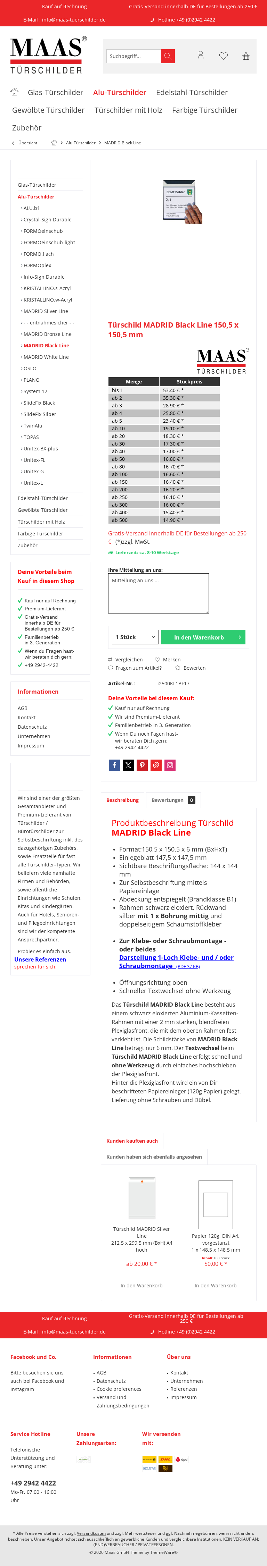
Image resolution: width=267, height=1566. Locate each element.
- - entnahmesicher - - (48, 322)
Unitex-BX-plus (40, 448)
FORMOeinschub (42, 231)
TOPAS (30, 437)
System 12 (34, 391)
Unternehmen (34, 736)
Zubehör (28, 545)
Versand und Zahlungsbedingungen (123, 1401)
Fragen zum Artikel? (138, 668)
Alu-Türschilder (36, 196)
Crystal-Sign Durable (47, 219)
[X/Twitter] (128, 765)
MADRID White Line (45, 357)
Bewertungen (172, 800)
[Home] (14, 92)
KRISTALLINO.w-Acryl (47, 299)
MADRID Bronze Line (47, 334)
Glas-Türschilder (37, 184)
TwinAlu (32, 425)
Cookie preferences (119, 1389)
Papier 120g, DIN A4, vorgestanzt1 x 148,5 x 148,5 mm (216, 1243)
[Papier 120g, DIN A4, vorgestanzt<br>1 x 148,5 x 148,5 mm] (216, 1204)
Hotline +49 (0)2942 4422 (186, 19)
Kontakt (26, 717)
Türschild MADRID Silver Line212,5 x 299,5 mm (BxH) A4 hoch (141, 1239)
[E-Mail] (156, 765)
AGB (22, 708)
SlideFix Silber (39, 414)
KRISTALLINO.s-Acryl (46, 288)
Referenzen (183, 1389)
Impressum (31, 745)
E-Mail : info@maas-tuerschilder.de (64, 19)
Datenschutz (32, 726)
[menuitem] (246, 56)
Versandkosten (91, 1533)
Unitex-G (33, 471)
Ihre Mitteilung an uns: (135, 570)
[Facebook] (114, 765)
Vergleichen (128, 659)
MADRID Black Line (45, 345)
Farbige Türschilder (40, 533)
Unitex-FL (33, 460)
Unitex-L (32, 483)
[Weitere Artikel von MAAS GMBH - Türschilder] (223, 361)
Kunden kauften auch (132, 1140)
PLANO (31, 379)
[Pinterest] (142, 765)
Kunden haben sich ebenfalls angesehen (154, 1156)
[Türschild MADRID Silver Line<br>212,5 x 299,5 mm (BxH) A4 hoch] (141, 1198)
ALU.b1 (31, 208)
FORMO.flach (38, 254)
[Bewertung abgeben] (151, 343)
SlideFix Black (38, 402)
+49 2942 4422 (33, 1483)
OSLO (29, 368)
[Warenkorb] (246, 59)
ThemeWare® (164, 1552)
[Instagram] (170, 765)
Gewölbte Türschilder (43, 510)
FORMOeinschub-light (48, 242)
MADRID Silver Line (45, 311)
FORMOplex (36, 265)
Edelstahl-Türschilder (43, 498)
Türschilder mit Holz (41, 521)
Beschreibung (122, 800)
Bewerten (194, 668)
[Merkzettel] (223, 59)
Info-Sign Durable (43, 276)
